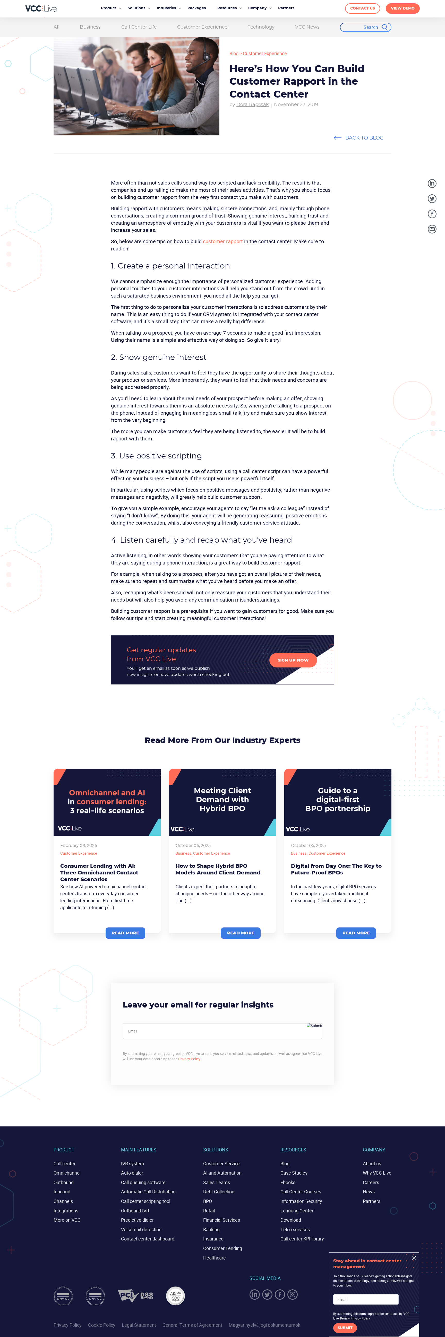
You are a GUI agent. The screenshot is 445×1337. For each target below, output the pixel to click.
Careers (371, 1182)
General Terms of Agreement (192, 1325)
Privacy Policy (189, 1058)
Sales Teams (216, 1182)
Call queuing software (143, 1182)
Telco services (295, 1229)
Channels (63, 1201)
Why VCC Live (377, 1173)
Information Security (301, 1201)
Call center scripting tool (145, 1201)
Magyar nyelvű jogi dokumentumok (264, 1325)
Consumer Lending (222, 1248)
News (369, 1191)
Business (90, 27)
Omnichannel (67, 1173)
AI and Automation (222, 1173)
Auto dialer (132, 1173)
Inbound (62, 1191)
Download (290, 1220)
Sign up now (293, 660)
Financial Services (221, 1220)
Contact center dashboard (147, 1239)
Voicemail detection (141, 1229)
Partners (371, 1201)
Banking (211, 1229)
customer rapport (223, 241)
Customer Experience (202, 27)
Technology (261, 27)
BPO (207, 1201)
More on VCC (67, 1220)
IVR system (132, 1163)
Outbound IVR (135, 1211)
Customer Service (221, 1163)
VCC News (307, 27)
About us (372, 1163)
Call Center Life (139, 27)
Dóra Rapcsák (252, 104)
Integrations (66, 1211)
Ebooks (287, 1182)
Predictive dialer (137, 1220)
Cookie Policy (101, 1325)
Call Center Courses (300, 1191)
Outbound (64, 1182)
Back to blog (364, 138)
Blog (233, 53)
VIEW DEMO (403, 8)
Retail (209, 1211)
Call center (64, 1163)
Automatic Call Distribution (148, 1191)
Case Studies (293, 1173)
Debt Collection (218, 1191)
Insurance (213, 1239)
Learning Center (296, 1211)
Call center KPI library (302, 1239)
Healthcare (214, 1258)
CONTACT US (362, 8)
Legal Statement (139, 1325)
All (56, 27)
